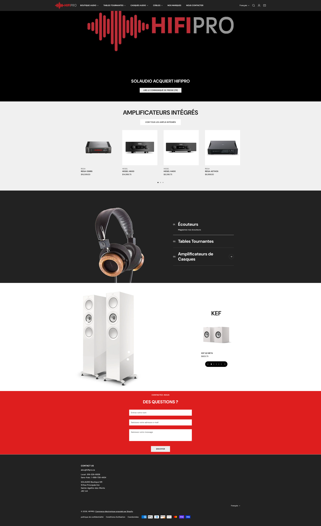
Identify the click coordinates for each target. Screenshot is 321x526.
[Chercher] (253, 5)
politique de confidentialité (92, 517)
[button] (89, 5)
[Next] (249, 151)
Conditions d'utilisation (115, 517)
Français (243, 5)
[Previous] (72, 151)
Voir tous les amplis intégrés (160, 122)
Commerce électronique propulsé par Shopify (114, 511)
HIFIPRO (91, 511)
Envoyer (160, 449)
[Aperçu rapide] (111, 162)
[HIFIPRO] (65, 5)
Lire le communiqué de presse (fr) (160, 90)
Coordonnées (133, 517)
